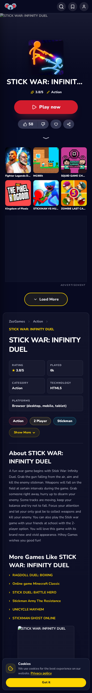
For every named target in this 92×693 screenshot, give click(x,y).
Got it (46, 682)
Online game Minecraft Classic (36, 583)
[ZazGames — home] (11, 6)
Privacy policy (41, 673)
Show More (22, 432)
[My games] (72, 6)
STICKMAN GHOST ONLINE (34, 618)
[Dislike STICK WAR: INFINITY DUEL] (43, 124)
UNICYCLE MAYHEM (28, 609)
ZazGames (17, 321)
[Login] (83, 6)
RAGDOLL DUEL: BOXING (33, 575)
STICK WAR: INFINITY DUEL (31, 329)
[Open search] (61, 6)
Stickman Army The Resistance (37, 601)
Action (38, 321)
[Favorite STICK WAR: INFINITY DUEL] (55, 124)
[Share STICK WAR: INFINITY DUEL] (68, 124)
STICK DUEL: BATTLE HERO (34, 592)
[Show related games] (46, 138)
